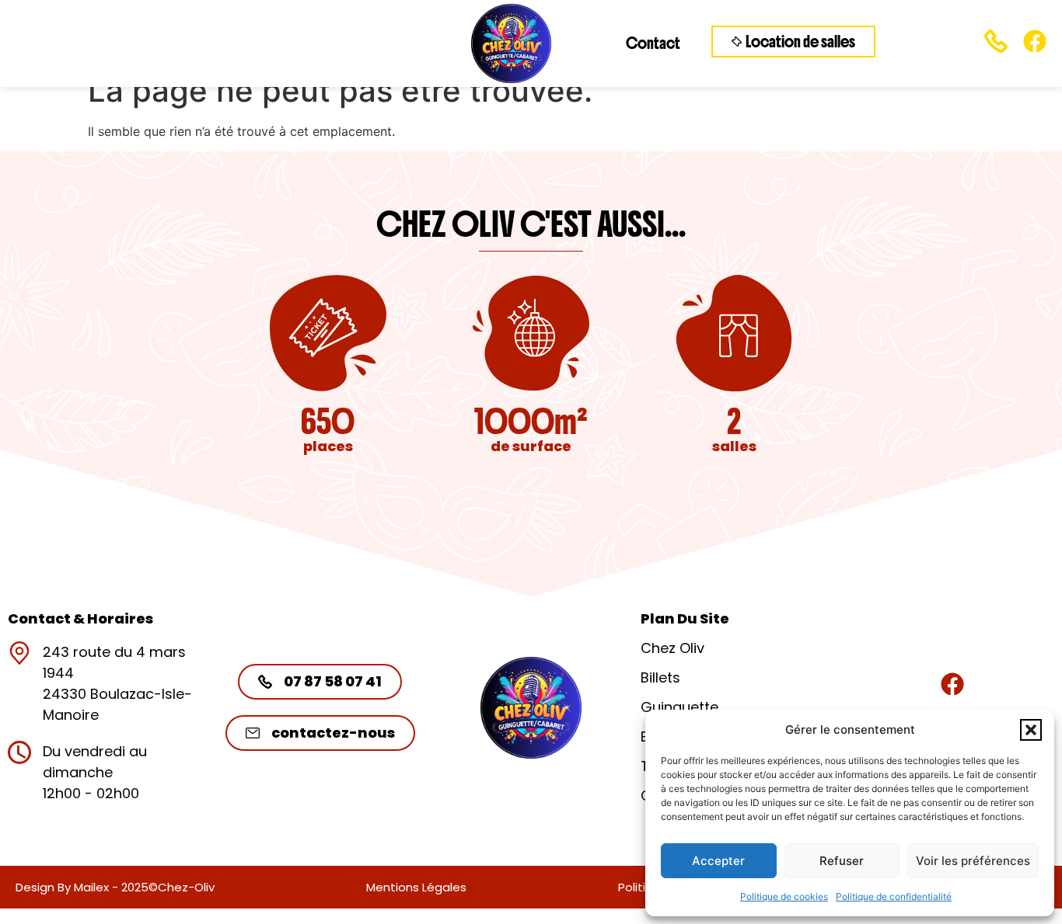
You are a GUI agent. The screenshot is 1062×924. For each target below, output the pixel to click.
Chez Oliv (672, 648)
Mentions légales (416, 887)
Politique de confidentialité (894, 896)
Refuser (841, 860)
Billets (660, 677)
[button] (1031, 730)
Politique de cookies (784, 896)
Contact (653, 43)
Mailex (91, 887)
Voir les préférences (973, 860)
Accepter (718, 860)
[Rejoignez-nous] (952, 684)
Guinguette (679, 707)
